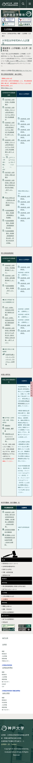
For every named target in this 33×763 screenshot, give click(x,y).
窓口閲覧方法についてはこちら (23, 70)
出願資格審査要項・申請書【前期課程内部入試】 (10, 224)
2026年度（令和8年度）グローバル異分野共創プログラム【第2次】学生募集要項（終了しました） (10, 130)
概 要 (3, 560)
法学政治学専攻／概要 (13, 33)
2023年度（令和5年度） (25, 136)
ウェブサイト (21, 61)
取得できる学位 (7, 569)
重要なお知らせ (7, 606)
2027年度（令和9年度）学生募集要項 (10, 102)
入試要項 (5, 599)
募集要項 (7, 425)
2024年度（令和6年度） (25, 131)
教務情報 (4, 603)
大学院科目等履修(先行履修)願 (10, 531)
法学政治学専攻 (7, 668)
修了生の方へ (6, 615)
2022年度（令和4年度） (25, 142)
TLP (3, 686)
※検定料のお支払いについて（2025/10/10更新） (9, 437)
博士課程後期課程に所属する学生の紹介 (14, 586)
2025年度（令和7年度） (25, 125)
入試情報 (24, 33)
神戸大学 (5, 638)
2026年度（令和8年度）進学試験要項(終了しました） (10, 279)
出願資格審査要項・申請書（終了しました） (10, 289)
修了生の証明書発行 (8, 619)
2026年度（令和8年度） (25, 120)
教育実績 (4, 583)
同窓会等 (5, 622)
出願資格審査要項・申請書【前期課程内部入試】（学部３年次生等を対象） (10, 237)
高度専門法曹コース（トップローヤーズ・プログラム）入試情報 (10, 359)
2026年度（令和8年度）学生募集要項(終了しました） (10, 268)
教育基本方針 (6, 575)
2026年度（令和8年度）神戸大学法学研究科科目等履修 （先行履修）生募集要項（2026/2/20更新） (10, 519)
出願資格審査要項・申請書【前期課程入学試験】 (10, 214)
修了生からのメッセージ (10, 589)
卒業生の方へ (6, 661)
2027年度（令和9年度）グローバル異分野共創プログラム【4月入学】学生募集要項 (10, 113)
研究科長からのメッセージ (10, 563)
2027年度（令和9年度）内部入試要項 (10, 175)
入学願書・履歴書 (9, 430)
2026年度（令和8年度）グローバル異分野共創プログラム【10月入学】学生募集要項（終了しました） (10, 147)
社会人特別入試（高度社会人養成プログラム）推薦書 (10, 201)
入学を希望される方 (8, 596)
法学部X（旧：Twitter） (9, 744)
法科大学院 (6, 693)
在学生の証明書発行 (8, 612)
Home (4, 33)
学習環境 (4, 702)
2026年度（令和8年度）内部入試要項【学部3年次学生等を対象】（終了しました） (10, 186)
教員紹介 (4, 578)
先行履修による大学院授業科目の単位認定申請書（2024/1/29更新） (10, 540)
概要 (3, 651)
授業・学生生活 (7, 609)
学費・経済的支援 (8, 572)
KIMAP (4, 684)
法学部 (4, 644)
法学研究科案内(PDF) (9, 566)
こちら (17, 56)
